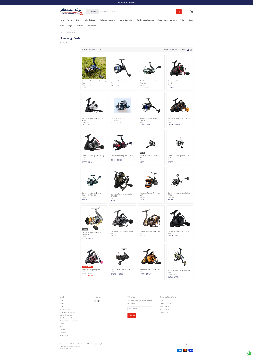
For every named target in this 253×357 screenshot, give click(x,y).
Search (162, 301)
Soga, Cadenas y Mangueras (167, 20)
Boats (62, 26)
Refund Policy (164, 309)
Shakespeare (85, 122)
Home (62, 20)
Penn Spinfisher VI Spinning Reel (150, 270)
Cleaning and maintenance (145, 20)
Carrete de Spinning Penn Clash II (122, 231)
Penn (169, 85)
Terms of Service (165, 303)
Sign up (132, 315)
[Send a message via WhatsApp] (249, 353)
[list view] (191, 50)
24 (170, 49)
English (188, 345)
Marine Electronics (126, 20)
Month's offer (92, 26)
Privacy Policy (164, 306)
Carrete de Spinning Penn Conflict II (180, 231)
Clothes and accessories (108, 20)
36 (173, 49)
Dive (77, 20)
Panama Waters (86, 85)
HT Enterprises (115, 120)
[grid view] (188, 50)
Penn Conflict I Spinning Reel (120, 270)
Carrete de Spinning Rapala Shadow (122, 81)
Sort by (84, 49)
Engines (70, 26)
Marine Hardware (89, 20)
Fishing (69, 20)
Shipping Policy (164, 312)
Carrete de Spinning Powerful (120, 118)
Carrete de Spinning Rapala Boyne (122, 156)
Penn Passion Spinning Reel (91, 270)
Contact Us (80, 26)
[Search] (179, 11)
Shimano (84, 197)
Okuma (141, 160)
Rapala (112, 83)
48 (176, 49)
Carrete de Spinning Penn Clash (150, 231)
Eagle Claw (142, 85)
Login (191, 20)
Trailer (182, 20)
